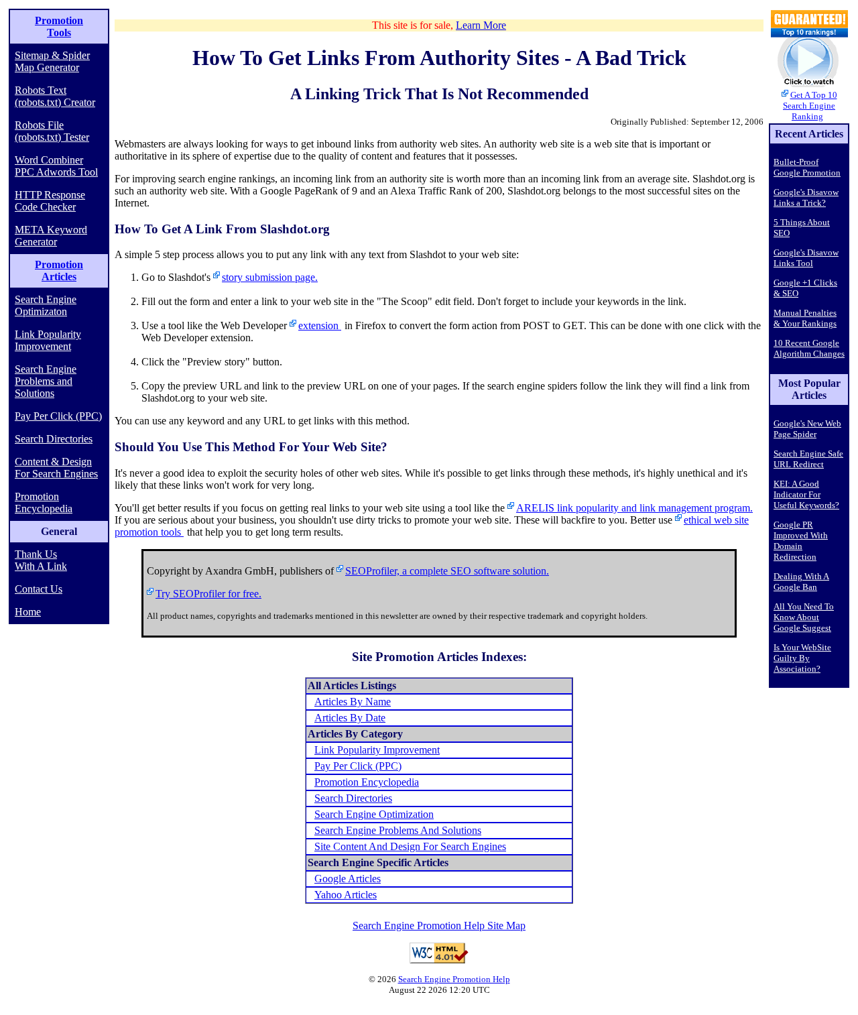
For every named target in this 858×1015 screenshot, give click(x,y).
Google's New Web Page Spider (807, 428)
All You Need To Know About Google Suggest (804, 617)
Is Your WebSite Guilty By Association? (802, 658)
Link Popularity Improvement (48, 340)
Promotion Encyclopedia (43, 502)
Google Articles (347, 878)
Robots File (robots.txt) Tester (52, 131)
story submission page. (270, 277)
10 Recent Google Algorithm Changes (809, 348)
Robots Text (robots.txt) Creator (55, 96)
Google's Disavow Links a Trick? (806, 197)
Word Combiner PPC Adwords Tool (56, 166)
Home (28, 611)
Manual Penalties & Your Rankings (805, 318)
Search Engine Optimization (374, 814)
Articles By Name (352, 701)
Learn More (481, 25)
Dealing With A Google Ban (801, 581)
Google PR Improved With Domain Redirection (801, 541)
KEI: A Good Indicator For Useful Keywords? (806, 494)
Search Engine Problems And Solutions (397, 830)
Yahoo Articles (345, 894)
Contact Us (38, 589)
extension (319, 325)
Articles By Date (349, 717)
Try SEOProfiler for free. (208, 593)
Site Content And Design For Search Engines (410, 846)
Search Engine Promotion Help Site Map (439, 925)
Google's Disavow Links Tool (806, 257)
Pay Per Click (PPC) (58, 416)
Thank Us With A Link (41, 560)
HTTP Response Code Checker (50, 201)
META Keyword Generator (51, 235)
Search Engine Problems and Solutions (45, 381)
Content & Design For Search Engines (56, 467)
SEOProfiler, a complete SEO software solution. (447, 571)
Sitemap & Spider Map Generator (52, 61)
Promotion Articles (59, 270)
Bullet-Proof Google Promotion (807, 167)
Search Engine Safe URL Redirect (808, 459)
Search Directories (54, 438)
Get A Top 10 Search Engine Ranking (810, 105)
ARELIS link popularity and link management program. (634, 508)
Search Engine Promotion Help (454, 979)
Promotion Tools (59, 26)
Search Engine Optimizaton (45, 305)
